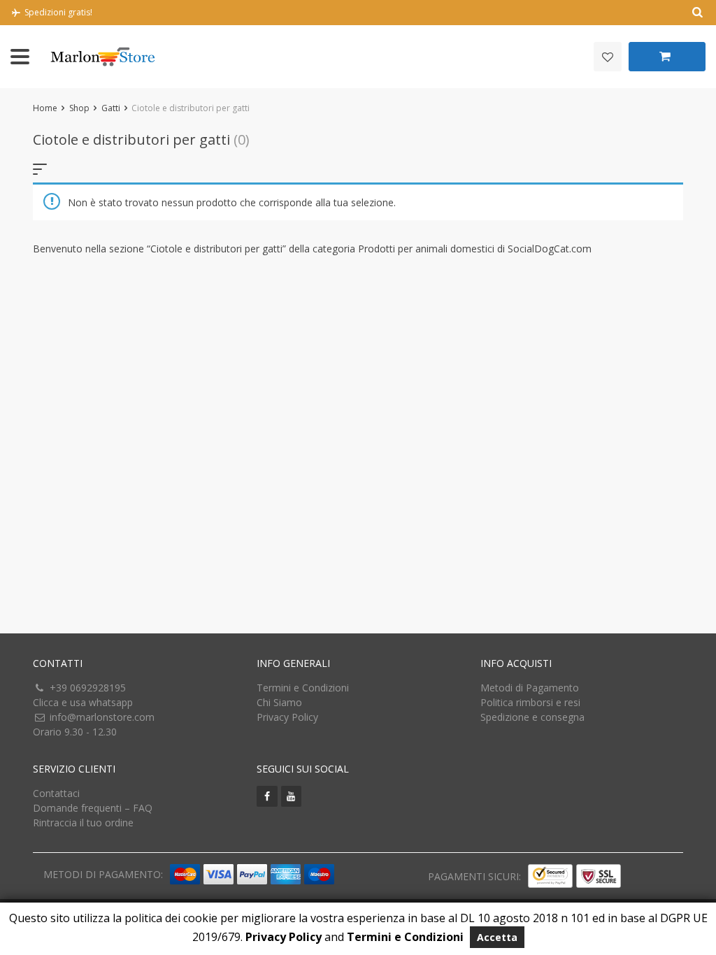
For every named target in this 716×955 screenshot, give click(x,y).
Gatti (110, 108)
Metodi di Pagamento (529, 687)
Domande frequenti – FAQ (92, 807)
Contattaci (56, 793)
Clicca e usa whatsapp (83, 702)
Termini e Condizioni (303, 687)
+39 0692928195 (88, 687)
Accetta (497, 937)
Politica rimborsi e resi (530, 702)
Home (45, 108)
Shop (79, 108)
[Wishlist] (608, 56)
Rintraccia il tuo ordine (83, 822)
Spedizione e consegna (532, 717)
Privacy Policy (287, 717)
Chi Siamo (279, 702)
